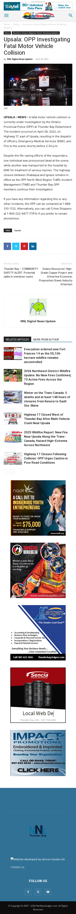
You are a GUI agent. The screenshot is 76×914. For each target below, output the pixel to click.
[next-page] (12, 472)
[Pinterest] (24, 246)
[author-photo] (38, 316)
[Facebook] (7, 246)
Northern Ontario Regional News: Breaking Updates (36, 33)
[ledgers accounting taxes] (38, 632)
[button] (6, 15)
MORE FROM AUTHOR (46, 339)
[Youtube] (48, 892)
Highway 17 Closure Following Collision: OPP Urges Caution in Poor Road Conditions (46, 458)
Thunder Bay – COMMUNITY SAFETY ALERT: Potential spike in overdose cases (21, 272)
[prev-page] (6, 472)
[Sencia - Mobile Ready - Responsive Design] (38, 695)
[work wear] (38, 570)
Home (7, 24)
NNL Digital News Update (20, 59)
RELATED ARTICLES (17, 339)
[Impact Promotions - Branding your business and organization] (38, 753)
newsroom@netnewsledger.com (45, 867)
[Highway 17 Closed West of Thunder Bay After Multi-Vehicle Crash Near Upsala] (13, 419)
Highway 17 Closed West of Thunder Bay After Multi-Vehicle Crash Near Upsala (47, 419)
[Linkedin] (33, 246)
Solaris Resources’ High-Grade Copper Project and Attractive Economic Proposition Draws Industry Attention (55, 276)
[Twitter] (16, 246)
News (16, 24)
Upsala (17, 230)
